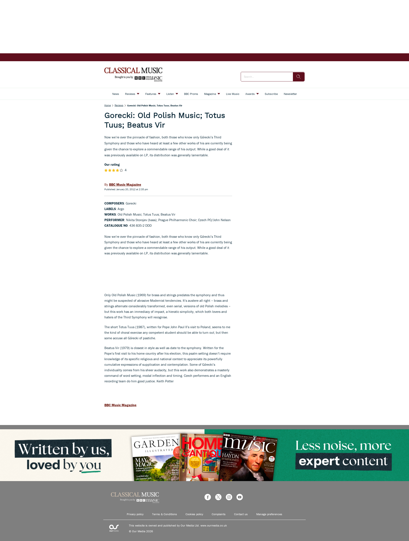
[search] (298, 76)
